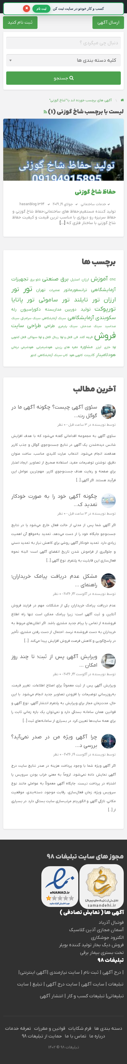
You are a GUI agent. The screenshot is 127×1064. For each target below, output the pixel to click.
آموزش (99, 279)
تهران (40, 290)
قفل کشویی (18, 337)
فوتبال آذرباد (111, 923)
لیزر (98, 347)
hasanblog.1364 (32, 204)
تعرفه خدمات (18, 1029)
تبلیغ (36, 984)
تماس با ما (75, 1036)
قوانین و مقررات (49, 1029)
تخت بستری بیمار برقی (102, 953)
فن (76, 337)
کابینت (89, 355)
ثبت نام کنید (20, 22)
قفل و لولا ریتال (62, 337)
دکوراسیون (30, 309)
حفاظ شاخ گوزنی (95, 192)
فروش (105, 336)
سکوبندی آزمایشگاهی (92, 317)
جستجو (61, 78)
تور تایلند (87, 300)
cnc (113, 279)
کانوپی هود (76, 355)
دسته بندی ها (108, 1029)
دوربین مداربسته (61, 309)
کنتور (33, 355)
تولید (86, 309)
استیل (75, 279)
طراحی (49, 326)
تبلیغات (115, 984)
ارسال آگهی (108, 22)
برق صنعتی (55, 279)
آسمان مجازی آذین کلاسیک (96, 930)
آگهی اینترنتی (33, 972)
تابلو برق (35, 280)
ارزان (85, 279)
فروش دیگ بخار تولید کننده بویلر (91, 945)
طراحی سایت (26, 325)
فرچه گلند (85, 337)
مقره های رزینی (66, 347)
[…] (62, 223)
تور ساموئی (54, 300)
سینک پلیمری (68, 326)
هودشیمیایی (44, 347)
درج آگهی (111, 972)
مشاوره (86, 347)
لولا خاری (110, 347)
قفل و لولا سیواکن (39, 337)
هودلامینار (106, 355)
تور (27, 289)
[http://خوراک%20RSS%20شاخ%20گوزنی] (45, 112)
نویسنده (99, 424)
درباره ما (97, 1036)
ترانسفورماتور (75, 290)
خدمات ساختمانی (93, 204)
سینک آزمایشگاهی (54, 318)
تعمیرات (54, 290)
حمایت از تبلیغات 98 (42, 1036)
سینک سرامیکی (30, 318)
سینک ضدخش (91, 326)
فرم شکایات (79, 1029)
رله (14, 309)
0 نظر (61, 424)
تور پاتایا (23, 300)
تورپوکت (105, 309)
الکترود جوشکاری (107, 938)
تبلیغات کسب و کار (86, 996)
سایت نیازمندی (65, 972)
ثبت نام (92, 972)
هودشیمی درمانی (22, 347)
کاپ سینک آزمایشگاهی (53, 355)
